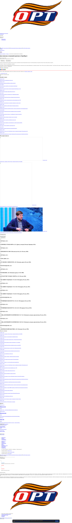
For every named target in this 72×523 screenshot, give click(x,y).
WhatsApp (29, 71)
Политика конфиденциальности (6, 514)
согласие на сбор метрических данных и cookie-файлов (22, 521)
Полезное (3, 516)
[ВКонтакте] (0, 69)
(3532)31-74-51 (9, 450)
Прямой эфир (4, 39)
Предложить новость (27, 48)
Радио (2, 444)
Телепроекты (3, 442)
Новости (3, 438)
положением (2, 468)
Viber (31, 71)
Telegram (26, 71)
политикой (2, 465)
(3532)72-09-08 (9, 453)
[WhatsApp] (5, 69)
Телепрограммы (4, 439)
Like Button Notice (2, 73)
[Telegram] (2, 69)
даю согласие (2, 462)
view (6, 73)
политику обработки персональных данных (48, 520)
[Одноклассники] (1, 69)
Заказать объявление (19, 48)
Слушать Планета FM (6, 48)
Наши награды (4, 446)
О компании (3, 447)
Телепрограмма (4, 443)
